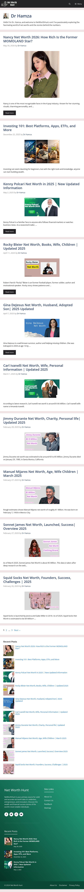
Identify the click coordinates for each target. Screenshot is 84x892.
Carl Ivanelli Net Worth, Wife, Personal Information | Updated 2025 (33, 367)
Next (17, 630)
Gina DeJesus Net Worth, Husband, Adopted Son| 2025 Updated (38, 307)
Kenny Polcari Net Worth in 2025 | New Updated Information (41, 186)
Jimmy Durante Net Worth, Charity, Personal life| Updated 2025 (41, 420)
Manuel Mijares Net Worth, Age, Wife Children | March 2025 (40, 473)
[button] (70, 4)
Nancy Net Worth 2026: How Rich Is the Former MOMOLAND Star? (40, 39)
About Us (48, 797)
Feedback (48, 804)
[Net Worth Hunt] (9, 4)
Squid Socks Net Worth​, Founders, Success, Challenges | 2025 (37, 579)
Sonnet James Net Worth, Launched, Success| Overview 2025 (39, 526)
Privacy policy (74, 885)
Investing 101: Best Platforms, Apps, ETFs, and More (39, 128)
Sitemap (47, 808)
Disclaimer (63, 885)
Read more (9, 113)
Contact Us (48, 800)
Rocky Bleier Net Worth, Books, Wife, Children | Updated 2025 (40, 246)
